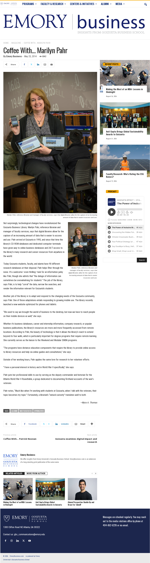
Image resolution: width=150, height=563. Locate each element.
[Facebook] (24, 64)
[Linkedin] (38, 64)
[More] (92, 424)
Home (6, 43)
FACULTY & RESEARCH (52, 4)
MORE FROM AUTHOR (36, 473)
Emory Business (14, 56)
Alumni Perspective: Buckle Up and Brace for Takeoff (81, 503)
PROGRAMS (28, 4)
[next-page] (95, 473)
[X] (31, 64)
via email (124, 525)
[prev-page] (92, 473)
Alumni (14, 410)
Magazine (16, 43)
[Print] (51, 64)
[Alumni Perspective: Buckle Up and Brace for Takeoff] (82, 489)
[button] (145, 4)
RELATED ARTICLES (14, 473)
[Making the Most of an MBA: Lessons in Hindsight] (18, 489)
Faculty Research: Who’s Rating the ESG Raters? (125, 175)
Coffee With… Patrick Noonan (19, 438)
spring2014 (39, 410)
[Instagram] (12, 540)
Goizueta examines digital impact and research (76, 440)
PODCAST (112, 191)
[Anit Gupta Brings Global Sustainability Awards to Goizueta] (50, 489)
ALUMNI (105, 4)
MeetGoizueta (26, 410)
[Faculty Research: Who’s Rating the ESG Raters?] (125, 161)
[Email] (45, 64)
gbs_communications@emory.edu (29, 534)
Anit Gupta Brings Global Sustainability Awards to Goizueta (49, 503)
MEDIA (119, 4)
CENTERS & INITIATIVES (82, 4)
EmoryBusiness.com (17, 556)
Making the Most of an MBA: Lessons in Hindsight (17, 503)
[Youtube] (30, 540)
